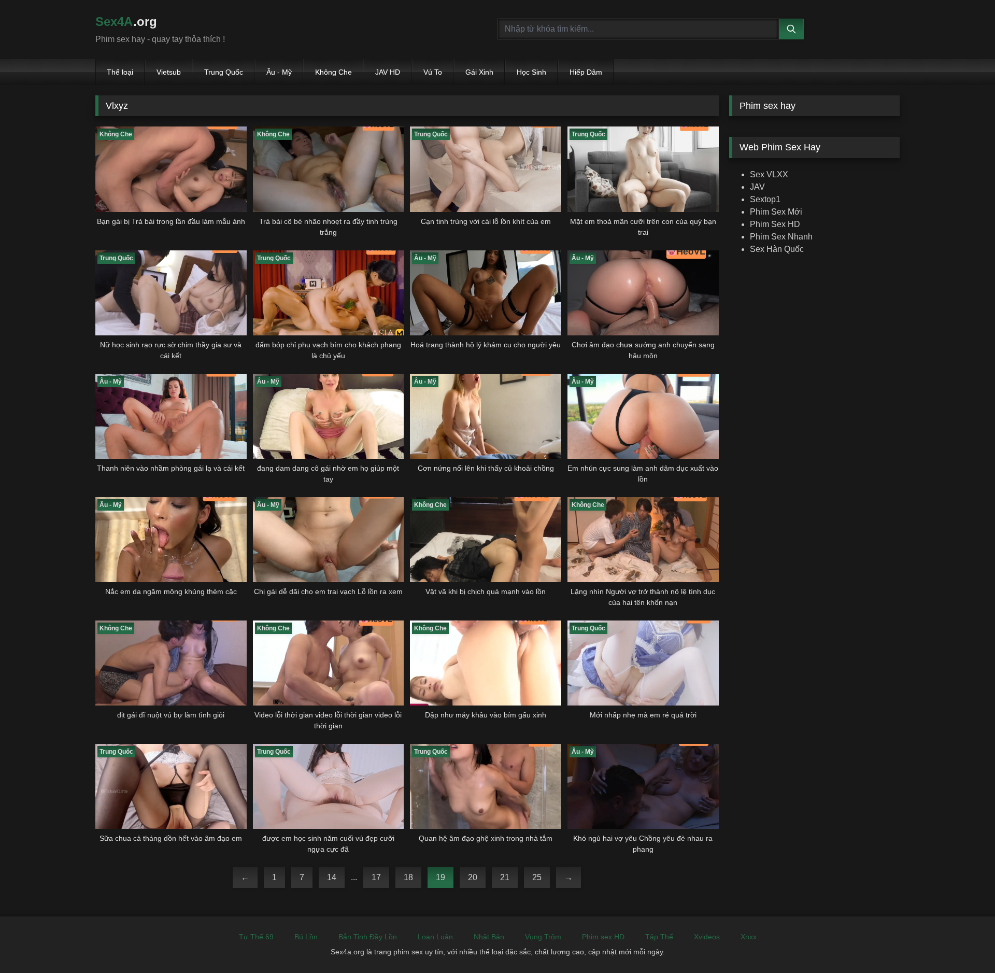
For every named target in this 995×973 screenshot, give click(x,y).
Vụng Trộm (543, 937)
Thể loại (120, 72)
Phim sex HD (603, 937)
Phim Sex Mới (776, 211)
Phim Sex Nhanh (781, 236)
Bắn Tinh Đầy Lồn (367, 937)
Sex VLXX (769, 174)
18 (408, 877)
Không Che (333, 72)
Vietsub (169, 72)
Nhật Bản (489, 937)
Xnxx (749, 937)
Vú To (432, 72)
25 (537, 877)
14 (331, 877)
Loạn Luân (435, 937)
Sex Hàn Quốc (777, 249)
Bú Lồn (306, 937)
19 (440, 877)
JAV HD (387, 72)
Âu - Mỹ (279, 72)
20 (472, 877)
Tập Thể (659, 937)
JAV (757, 186)
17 (376, 877)
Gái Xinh (479, 72)
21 (504, 877)
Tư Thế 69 (256, 937)
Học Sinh (531, 72)
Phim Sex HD (775, 224)
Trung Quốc (223, 72)
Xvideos (707, 937)
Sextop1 (765, 199)
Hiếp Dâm (586, 72)
